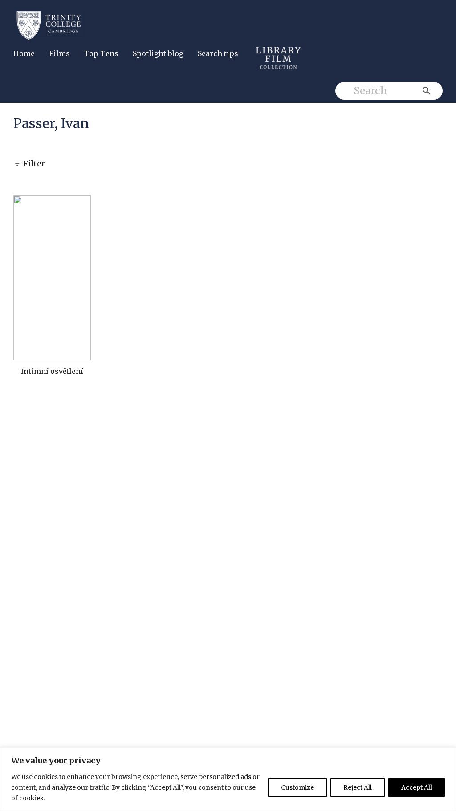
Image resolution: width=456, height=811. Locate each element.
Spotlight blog (158, 53)
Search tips (218, 53)
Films (59, 53)
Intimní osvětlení (52, 371)
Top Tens (101, 53)
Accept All (416, 787)
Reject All (357, 787)
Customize (297, 787)
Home (24, 53)
